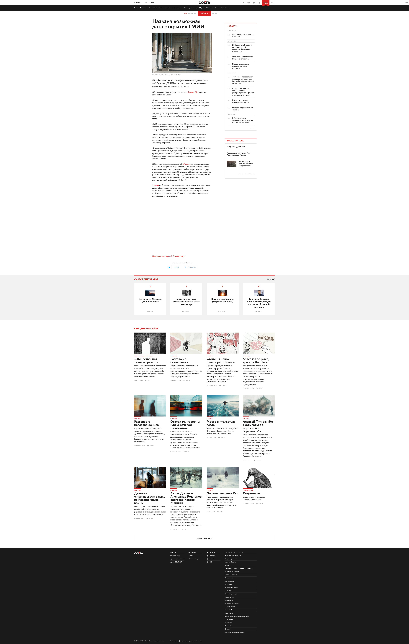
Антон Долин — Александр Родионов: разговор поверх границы (186, 498)
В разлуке (173, 356)
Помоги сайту (149, 2)
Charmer (199, 641)
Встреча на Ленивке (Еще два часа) (150, 300)
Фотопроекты (175, 555)
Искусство (143, 8)
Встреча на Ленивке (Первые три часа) (222, 300)
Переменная (229, 600)
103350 (188, 380)
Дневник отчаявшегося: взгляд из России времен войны (149, 498)
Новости (204, 13)
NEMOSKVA (229, 591)
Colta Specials (225, 8)
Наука (217, 8)
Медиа (201, 8)
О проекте (137, 2)
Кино (136, 8)
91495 (221, 511)
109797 (186, 529)
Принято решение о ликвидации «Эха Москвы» (240, 66)
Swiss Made (228, 610)
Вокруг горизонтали (231, 559)
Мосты (227, 565)
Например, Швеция (231, 587)
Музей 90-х (228, 622)
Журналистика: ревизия (233, 555)
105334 (258, 460)
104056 (152, 445)
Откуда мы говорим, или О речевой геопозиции (185, 425)
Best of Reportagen (231, 594)
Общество (209, 8)
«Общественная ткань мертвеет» (146, 361)
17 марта (186, 164)
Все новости (250, 128)
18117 (149, 380)
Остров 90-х (229, 619)
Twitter (212, 559)
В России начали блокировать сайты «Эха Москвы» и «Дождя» (242, 120)
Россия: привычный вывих (143, 356)
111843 (150, 518)
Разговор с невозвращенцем (146, 423)
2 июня (155, 185)
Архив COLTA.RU (176, 562)
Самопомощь (229, 578)
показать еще (205, 539)
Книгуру (227, 629)
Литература (188, 8)
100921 (261, 388)
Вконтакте (213, 552)
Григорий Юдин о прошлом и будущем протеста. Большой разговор (259, 303)
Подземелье (251, 493)
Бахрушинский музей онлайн (234, 632)
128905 (261, 503)
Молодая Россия (230, 562)
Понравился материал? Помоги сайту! (168, 256)
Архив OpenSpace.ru (177, 559)
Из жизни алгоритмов (232, 571)
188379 (150, 311)
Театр (195, 8)
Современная (156, 8)
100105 (224, 385)
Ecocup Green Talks (231, 575)
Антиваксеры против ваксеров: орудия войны (246, 164)
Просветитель (229, 581)
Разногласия (229, 613)
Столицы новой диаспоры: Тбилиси (221, 361)
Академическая (174, 8)
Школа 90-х (228, 626)
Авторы (191, 555)
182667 (186, 311)
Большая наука (230, 607)
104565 (223, 437)
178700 (223, 311)
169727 (259, 311)
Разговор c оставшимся (179, 361)
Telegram (212, 555)
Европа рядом (229, 597)
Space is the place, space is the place (256, 361)
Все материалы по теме (246, 174)
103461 (187, 451)
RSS (211, 562)
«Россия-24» (192, 92)
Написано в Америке (232, 603)
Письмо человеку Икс (222, 493)
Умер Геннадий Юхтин (236, 147)
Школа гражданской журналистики (237, 616)
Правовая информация (178, 641)
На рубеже (228, 584)
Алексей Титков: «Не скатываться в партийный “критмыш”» (258, 426)
